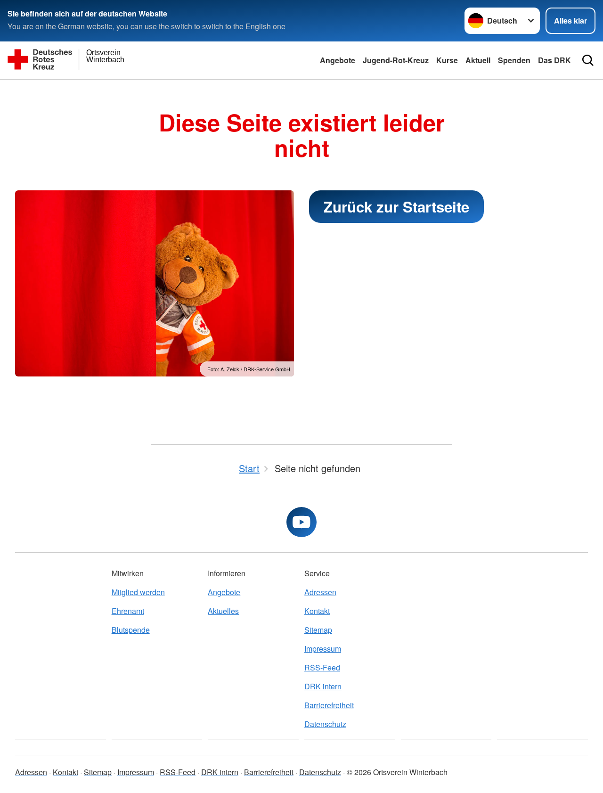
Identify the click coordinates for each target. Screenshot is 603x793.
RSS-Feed (322, 667)
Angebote (337, 60)
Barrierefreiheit (329, 705)
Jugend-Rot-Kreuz (396, 60)
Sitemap (318, 629)
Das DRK (554, 60)
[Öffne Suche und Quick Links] (587, 60)
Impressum (322, 648)
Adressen (320, 592)
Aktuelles (223, 610)
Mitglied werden (138, 592)
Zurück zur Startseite (396, 206)
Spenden (514, 60)
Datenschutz (325, 724)
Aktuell (477, 60)
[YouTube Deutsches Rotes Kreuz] (301, 522)
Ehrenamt (128, 610)
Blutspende (131, 629)
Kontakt (317, 610)
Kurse (447, 60)
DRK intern (323, 686)
